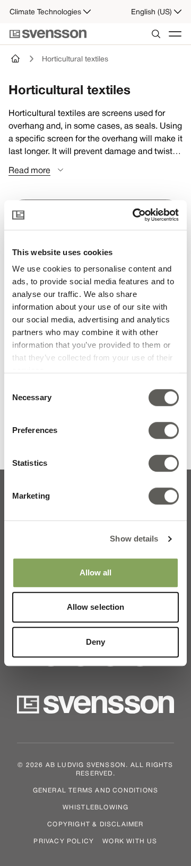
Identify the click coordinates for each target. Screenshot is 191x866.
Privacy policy (63, 840)
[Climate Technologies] (16, 58)
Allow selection (96, 606)
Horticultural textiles (75, 58)
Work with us (129, 840)
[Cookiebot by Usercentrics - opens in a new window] (135, 215)
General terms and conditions (96, 790)
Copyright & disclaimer (95, 823)
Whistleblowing (96, 807)
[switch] (164, 430)
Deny (95, 641)
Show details (134, 538)
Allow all (96, 572)
